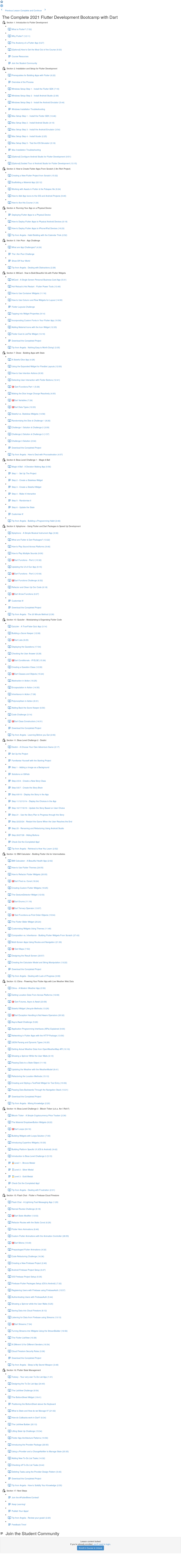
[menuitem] (1, 6)
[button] (1, 2)
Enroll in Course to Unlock (90, 1548)
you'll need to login (102, 1544)
